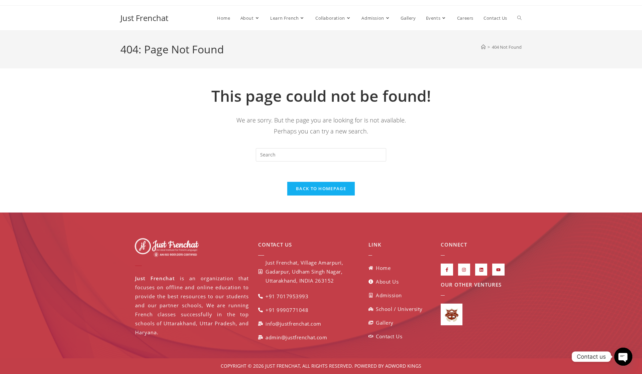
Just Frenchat (144, 17)
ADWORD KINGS (402, 366)
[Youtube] (498, 270)
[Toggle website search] (519, 18)
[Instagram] (464, 270)
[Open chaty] (623, 357)
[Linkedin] (481, 270)
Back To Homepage (321, 188)
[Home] (483, 47)
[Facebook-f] (447, 270)
